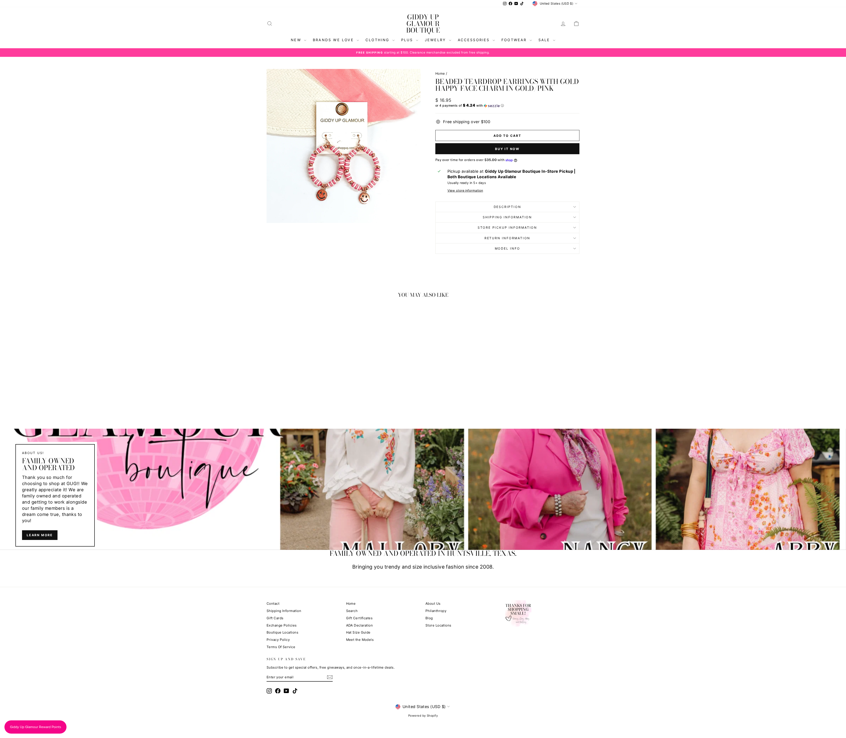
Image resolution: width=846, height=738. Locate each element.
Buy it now (507, 149)
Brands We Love (334, 40)
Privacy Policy (278, 640)
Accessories (475, 40)
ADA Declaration (359, 625)
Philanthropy (435, 611)
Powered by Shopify (423, 715)
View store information (465, 190)
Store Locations (438, 625)
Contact (273, 603)
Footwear (515, 40)
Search (352, 611)
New (297, 40)
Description (507, 207)
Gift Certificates (359, 618)
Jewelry (436, 40)
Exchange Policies (282, 625)
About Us (433, 603)
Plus (408, 40)
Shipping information (507, 217)
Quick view (304, 378)
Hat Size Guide (358, 632)
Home (440, 73)
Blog (429, 618)
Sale (545, 40)
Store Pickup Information (507, 227)
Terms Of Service (281, 647)
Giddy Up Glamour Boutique (423, 23)
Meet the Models (360, 640)
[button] (507, 105)
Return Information (507, 238)
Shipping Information (284, 611)
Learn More (40, 535)
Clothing (378, 40)
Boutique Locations (282, 632)
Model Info (507, 248)
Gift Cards (275, 618)
